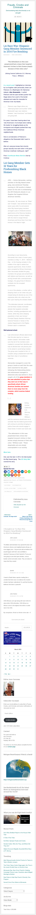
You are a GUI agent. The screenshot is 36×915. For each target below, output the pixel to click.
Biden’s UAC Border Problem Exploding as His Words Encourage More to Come (25, 518)
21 (5, 666)
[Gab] (8, 475)
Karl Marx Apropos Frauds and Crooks (15, 841)
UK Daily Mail (25, 459)
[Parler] (12, 475)
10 (18, 659)
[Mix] (25, 471)
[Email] (5, 475)
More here (7, 452)
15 (9, 663)
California (7, 485)
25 (22, 666)
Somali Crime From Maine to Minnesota (15, 882)
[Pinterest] (18, 471)
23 (14, 666)
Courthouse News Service (16, 155)
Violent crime (8, 482)
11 (22, 659)
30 (14, 669)
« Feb (5, 674)
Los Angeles (8, 491)
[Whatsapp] (29, 471)
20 (30, 663)
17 (18, 663)
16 (14, 663)
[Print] (15, 475)
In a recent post (9, 85)
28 (5, 669)
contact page (11, 747)
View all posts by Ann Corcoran (20, 506)
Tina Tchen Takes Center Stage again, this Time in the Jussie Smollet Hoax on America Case (18, 866)
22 (9, 666)
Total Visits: (7, 909)
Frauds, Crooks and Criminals (18, 6)
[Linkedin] (15, 471)
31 (18, 669)
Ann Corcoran (17, 54)
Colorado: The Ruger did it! (10, 515)
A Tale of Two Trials (9, 838)
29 (9, 669)
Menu (19, 17)
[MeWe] (22, 471)
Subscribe (10, 720)
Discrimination (16, 485)
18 (22, 663)
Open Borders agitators (21, 491)
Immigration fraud (10, 480)
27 (30, 666)
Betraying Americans (17, 478)
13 (30, 659)
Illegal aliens (22, 488)
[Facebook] (5, 471)
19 (26, 663)
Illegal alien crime (10, 488)
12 (26, 659)
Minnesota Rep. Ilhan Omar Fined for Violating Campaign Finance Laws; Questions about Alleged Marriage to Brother (18, 872)
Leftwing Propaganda (24, 480)
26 (26, 666)
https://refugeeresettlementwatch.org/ (15, 780)
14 (5, 663)
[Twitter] (8, 471)
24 (18, 666)
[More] (18, 475)
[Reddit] (12, 471)
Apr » (9, 674)
